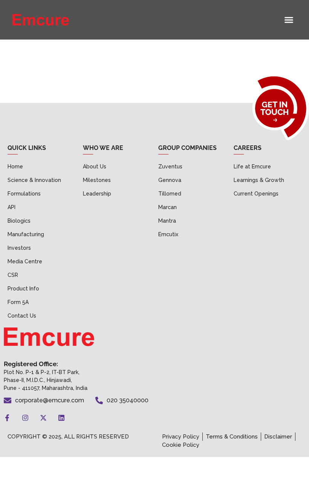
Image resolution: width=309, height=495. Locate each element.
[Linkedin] (61, 417)
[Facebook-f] (7, 417)
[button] (289, 20)
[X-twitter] (43, 417)
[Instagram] (25, 417)
